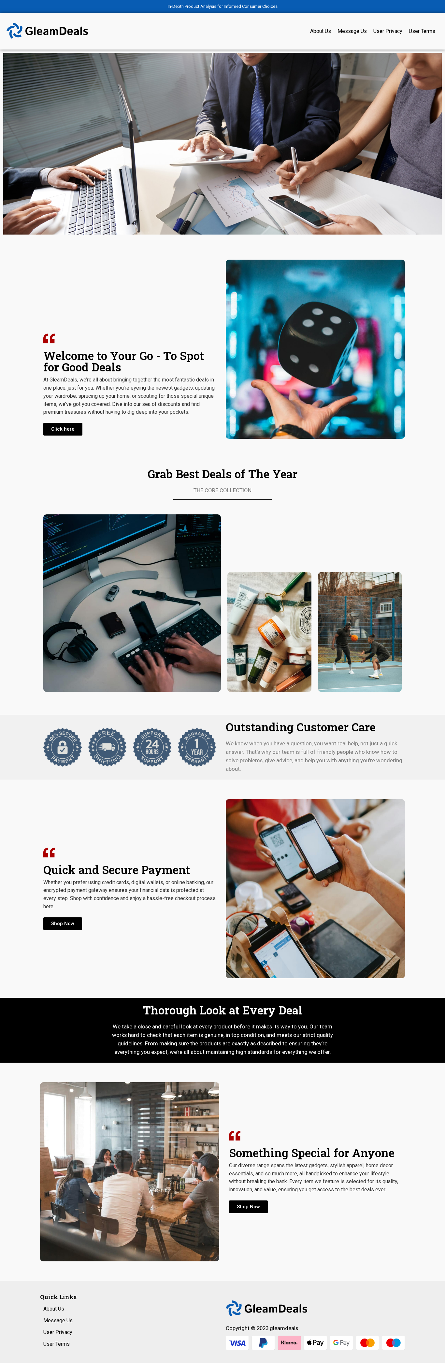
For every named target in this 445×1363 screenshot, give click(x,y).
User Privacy (387, 31)
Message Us (352, 31)
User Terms (422, 31)
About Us (320, 31)
